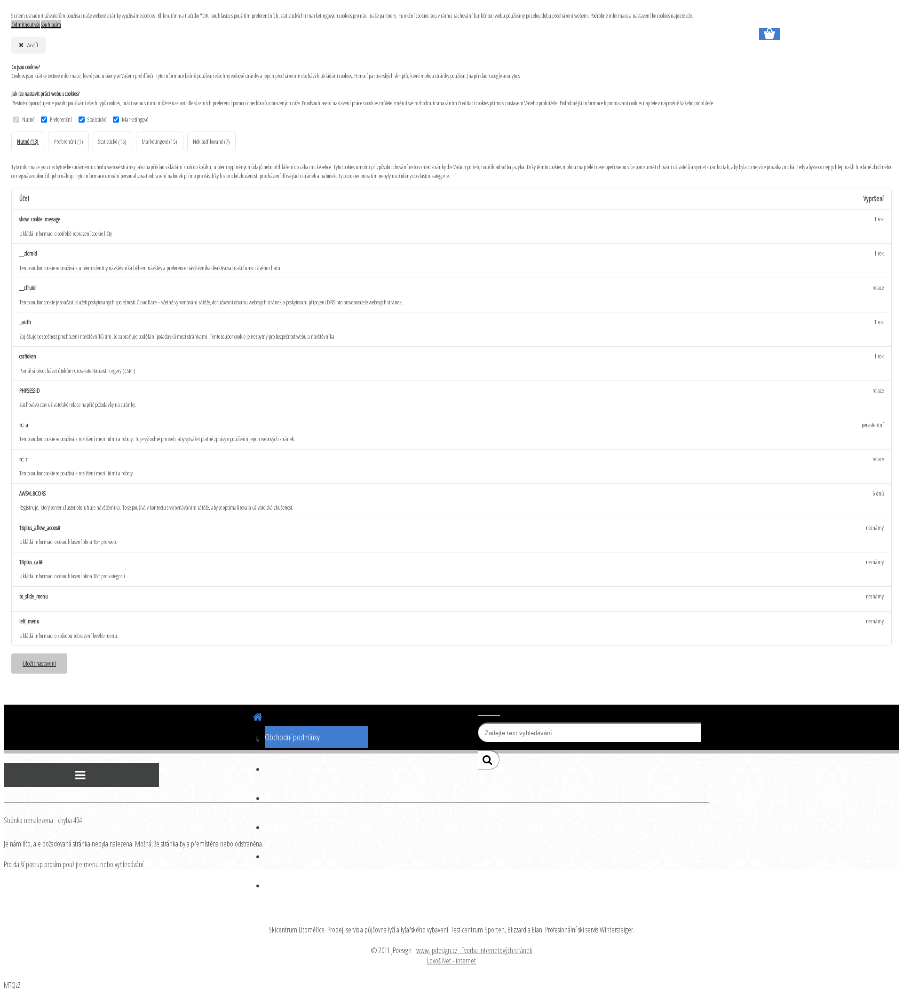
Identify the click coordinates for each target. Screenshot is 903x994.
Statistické (96, 119)
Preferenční (61, 119)
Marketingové (135, 119)
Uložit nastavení (39, 663)
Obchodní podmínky (292, 737)
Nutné (28, 119)
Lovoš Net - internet (451, 960)
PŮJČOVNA (279, 768)
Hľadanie (489, 710)
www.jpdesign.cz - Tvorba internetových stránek (474, 950)
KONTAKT (277, 856)
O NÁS (273, 826)
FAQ (270, 885)
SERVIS (274, 797)
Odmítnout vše (25, 24)
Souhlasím (51, 24)
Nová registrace (173, 5)
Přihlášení (129, 5)
